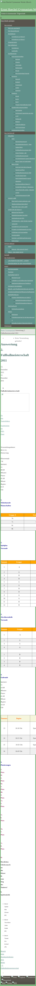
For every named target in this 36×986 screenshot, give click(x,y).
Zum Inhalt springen (7, 21)
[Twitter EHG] (9, 983)
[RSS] (3, 983)
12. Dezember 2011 (4, 369)
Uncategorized (10, 330)
